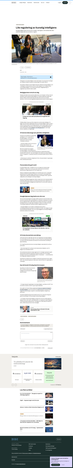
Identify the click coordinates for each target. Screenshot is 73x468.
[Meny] (69, 2)
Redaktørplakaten (37, 453)
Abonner (65, 2)
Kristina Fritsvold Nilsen (16, 445)
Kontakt (13, 459)
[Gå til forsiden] (14, 2)
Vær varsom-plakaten (27, 453)
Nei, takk (63, 464)
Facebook (31, 446)
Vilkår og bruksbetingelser (51, 448)
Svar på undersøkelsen (55, 464)
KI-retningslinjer (49, 450)
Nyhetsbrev (48, 444)
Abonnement (14, 457)
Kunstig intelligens (20, 24)
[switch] (51, 77)
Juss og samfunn (23, 316)
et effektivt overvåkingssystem (37, 127)
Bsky (30, 450)
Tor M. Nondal (14, 449)
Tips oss (58, 439)
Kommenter (28, 67)
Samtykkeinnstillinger (50, 446)
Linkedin (30, 448)
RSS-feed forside (32, 444)
